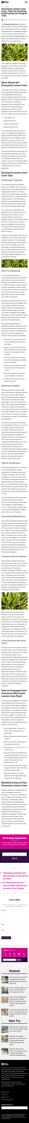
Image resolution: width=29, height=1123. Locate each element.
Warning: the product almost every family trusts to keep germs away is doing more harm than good (18, 1040)
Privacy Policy (5, 1097)
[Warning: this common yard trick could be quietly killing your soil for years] (4, 1032)
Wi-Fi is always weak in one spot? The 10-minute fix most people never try (19, 990)
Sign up (14, 858)
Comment (4, 910)
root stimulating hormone (19, 747)
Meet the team (5, 1092)
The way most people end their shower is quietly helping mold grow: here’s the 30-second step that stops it (18, 1001)
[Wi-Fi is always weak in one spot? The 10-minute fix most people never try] (4, 993)
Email (3, 930)
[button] (14, 52)
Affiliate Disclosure (7, 1099)
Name (3, 924)
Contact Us (4, 1094)
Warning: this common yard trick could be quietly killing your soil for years (19, 1029)
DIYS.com (4, 2)
